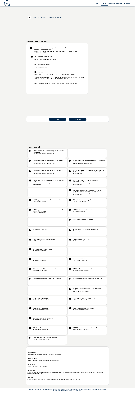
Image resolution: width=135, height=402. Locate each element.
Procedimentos (111, 3)
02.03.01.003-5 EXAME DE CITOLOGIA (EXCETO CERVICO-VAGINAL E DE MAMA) (56, 74)
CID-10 (104, 3)
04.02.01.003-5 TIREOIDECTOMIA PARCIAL (46, 86)
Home (97, 3)
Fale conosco (126, 3)
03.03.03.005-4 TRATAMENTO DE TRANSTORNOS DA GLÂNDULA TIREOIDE (54, 81)
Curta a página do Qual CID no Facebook (37, 41)
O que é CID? (119, 3)
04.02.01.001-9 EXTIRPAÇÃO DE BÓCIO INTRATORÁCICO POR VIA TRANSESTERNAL (57, 83)
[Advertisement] (67, 29)
